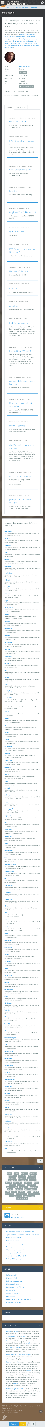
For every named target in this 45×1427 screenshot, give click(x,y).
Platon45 (7, 621)
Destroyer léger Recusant (14, 1389)
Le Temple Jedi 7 (11, 1275)
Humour (8, 1182)
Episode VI (21, 1178)
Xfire (6, 843)
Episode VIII (12, 1180)
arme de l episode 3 (18, 425)
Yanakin (7, 753)
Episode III (12, 1176)
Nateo (6, 552)
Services (22, 1191)
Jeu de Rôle (18, 1182)
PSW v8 (4, 1406)
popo (6, 601)
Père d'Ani (13, 191)
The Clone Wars (34, 1194)
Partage (13, 1424)
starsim (7, 1100)
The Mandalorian (15, 1196)
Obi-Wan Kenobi (12, 1187)
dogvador (7, 816)
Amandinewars (9, 1079)
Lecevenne (8, 1114)
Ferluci (6, 712)
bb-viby (7, 1017)
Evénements (23, 1180)
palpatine (13, 305)
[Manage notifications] (41, 1411)
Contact (37, 1406)
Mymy (6, 954)
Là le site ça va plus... (13, 1241)
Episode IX (32, 1176)
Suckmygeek (8, 809)
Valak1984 (7, 961)
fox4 (5, 1135)
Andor (9, 1173)
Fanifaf (6, 719)
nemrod (7, 788)
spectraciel (8, 941)
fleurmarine (8, 885)
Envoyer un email (24, 66)
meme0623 (8, 628)
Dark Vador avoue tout (19, 323)
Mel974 (6, 733)
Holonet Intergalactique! (14, 1281)
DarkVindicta (8, 760)
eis (5, 878)
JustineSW (7, 698)
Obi (5, 857)
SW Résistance (21, 1194)
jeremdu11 (8, 531)
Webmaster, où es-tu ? (13, 1238)
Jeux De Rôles (20, 107)
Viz (5, 726)
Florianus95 (8, 1003)
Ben (5, 920)
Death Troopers (11, 1355)
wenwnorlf (8, 1058)
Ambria (28, 1343)
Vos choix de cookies (27, 1406)
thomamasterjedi (10, 1038)
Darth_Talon (8, 691)
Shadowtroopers (10, 864)
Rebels (10, 1189)
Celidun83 (7, 1121)
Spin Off (36, 1191)
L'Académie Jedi (11, 1278)
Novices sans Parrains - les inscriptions (18, 1299)
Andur (12, 1347)
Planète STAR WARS (17, 2)
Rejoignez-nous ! (7, 1408)
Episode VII (31, 1178)
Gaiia (6, 781)
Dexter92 (7, 892)
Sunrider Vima (10, 1336)
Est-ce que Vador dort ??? (20, 121)
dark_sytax (8, 947)
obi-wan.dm (8, 913)
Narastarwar (8, 1128)
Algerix (6, 615)
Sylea (6, 802)
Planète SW (24, 1187)
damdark (7, 663)
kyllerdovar (8, 746)
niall (5, 823)
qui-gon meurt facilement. (20, 476)
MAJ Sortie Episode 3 (18, 271)
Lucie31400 (8, 837)
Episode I (24, 1173)
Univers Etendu (29, 1196)
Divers (16, 1173)
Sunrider (23, 1336)
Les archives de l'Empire (14, 1302)
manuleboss (8, 850)
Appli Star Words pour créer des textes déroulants (22, 1235)
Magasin (12, 1185)
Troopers (28, 1355)
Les (19, 1355)
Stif (5, 1149)
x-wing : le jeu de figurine (14, 1253)
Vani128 (7, 1024)
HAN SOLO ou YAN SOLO (20, 169)
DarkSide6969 (9, 871)
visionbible (8, 594)
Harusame (7, 545)
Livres (36, 1182)
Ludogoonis (8, 642)
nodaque (7, 635)
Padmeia (7, 705)
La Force (13, 288)
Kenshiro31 (8, 899)
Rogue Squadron (30, 1189)
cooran (6, 774)
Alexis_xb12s (8, 608)
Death (23, 1355)
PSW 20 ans (33, 1187)
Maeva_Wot (8, 1086)
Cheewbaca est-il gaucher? (14, 1250)
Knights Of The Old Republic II (22, 212)
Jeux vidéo (28, 1182)
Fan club (33, 1180)
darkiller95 (8, 830)
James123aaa (8, 989)
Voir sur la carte (28, 86)
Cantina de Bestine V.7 (13, 1293)
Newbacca (7, 927)
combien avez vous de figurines (16, 1244)
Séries (14, 1191)
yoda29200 (8, 975)
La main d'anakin (16, 231)
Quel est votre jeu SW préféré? (16, 1256)
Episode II (33, 1173)
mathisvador (8, 1052)
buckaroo (7, 566)
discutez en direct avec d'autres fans (23, 37)
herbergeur (10, 1247)
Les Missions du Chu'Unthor (15, 1287)
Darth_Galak (8, 573)
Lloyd (6, 906)
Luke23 (6, 968)
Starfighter (9, 1194)
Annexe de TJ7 (11, 1290)
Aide (22, 1424)
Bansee (8, 1331)
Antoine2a (7, 795)
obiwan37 (7, 767)
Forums (9, 107)
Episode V (12, 1178)
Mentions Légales (13, 1406)
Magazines (21, 1185)
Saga (7, 1191)
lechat (6, 677)
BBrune (6, 1031)
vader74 (7, 1072)
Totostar (7, 1010)
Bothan (8, 1362)
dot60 (6, 684)
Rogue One (18, 1189)
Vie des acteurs (22, 1198)
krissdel (7, 587)
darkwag (7, 1093)
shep (6, 996)
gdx (5, 670)
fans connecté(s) (17, 1215)
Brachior (7, 649)
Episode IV (22, 1176)
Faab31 (6, 1107)
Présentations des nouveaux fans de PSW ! (20, 1232)
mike (6, 934)
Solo (28, 1191)
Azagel (6, 739)
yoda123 (7, 538)
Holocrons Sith (11, 1296)
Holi (5, 1045)
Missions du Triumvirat (13, 1284)
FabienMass (8, 656)
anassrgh (7, 559)
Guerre (8, 1341)
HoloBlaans (8, 1142)
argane (6, 982)
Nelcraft (7, 580)
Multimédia (31, 1185)
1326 (24, 72)
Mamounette (8, 1065)
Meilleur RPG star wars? (14, 1259)
